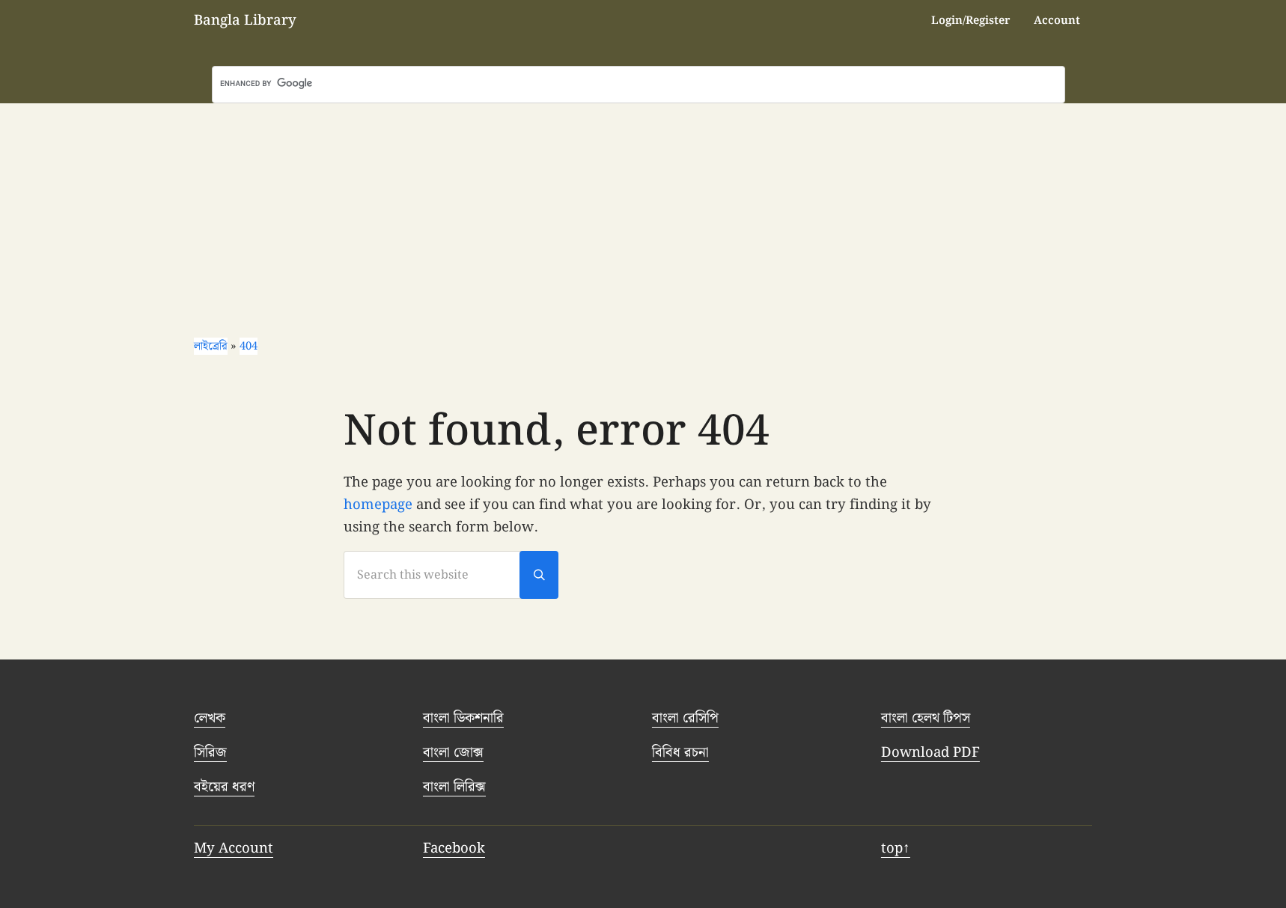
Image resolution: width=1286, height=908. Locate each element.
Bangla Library (245, 20)
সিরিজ (210, 753)
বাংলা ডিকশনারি (463, 718)
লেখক (209, 718)
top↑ (895, 848)
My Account (233, 848)
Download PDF (930, 753)
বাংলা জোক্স (453, 753)
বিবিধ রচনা (680, 753)
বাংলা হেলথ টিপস (925, 718)
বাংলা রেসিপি (685, 718)
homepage (378, 505)
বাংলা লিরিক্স (454, 787)
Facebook (454, 848)
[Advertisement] (643, 215)
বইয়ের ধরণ (224, 787)
